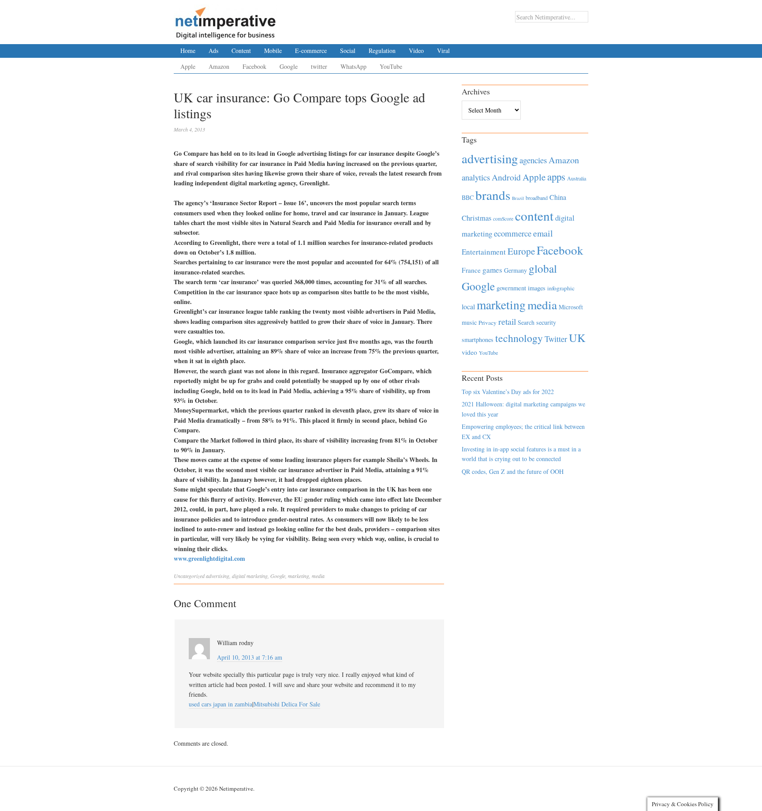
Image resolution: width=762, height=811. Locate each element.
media (318, 575)
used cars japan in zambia (220, 704)
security (546, 322)
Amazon (219, 66)
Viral (443, 50)
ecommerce (512, 233)
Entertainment (484, 252)
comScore (503, 218)
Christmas (476, 218)
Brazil (518, 198)
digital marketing (250, 575)
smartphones (477, 339)
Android (506, 177)
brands (492, 194)
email (543, 233)
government (511, 288)
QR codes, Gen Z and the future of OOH (513, 471)
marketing (298, 575)
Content (241, 50)
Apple (187, 66)
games (492, 270)
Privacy (487, 323)
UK (577, 337)
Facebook (254, 66)
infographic (561, 288)
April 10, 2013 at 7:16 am (249, 657)
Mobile (273, 50)
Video (416, 50)
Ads (213, 50)
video (469, 352)
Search (526, 322)
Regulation (382, 50)
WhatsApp (353, 66)
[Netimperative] (225, 19)
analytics (476, 177)
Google (289, 66)
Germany (515, 270)
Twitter (556, 339)
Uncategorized (189, 575)
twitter (319, 66)
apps (556, 176)
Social (347, 50)
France (471, 270)
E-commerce (311, 50)
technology (519, 338)
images (536, 288)
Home (187, 50)
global (543, 268)
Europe (521, 251)
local (468, 306)
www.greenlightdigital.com (209, 558)
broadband (537, 197)
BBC (468, 197)
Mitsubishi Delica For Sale (287, 704)
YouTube (391, 66)
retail (507, 321)
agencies (533, 159)
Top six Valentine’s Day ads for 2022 (508, 391)
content (534, 215)
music (469, 322)
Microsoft (571, 307)
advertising (217, 575)
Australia (576, 178)
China (557, 197)
